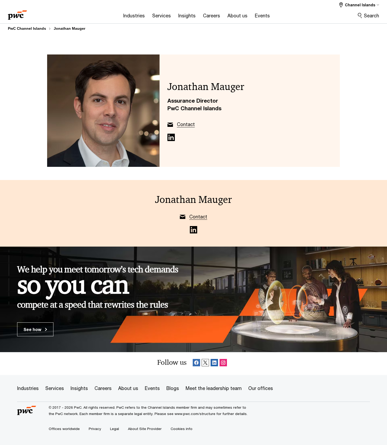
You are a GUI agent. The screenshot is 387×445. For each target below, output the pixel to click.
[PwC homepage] (17, 13)
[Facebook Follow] (196, 363)
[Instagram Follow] (223, 363)
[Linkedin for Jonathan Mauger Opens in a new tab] (171, 137)
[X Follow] (205, 363)
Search (371, 15)
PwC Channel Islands (27, 28)
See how (32, 329)
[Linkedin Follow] (214, 363)
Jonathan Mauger (69, 28)
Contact (186, 124)
